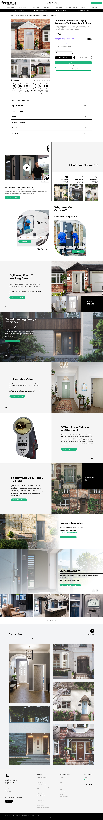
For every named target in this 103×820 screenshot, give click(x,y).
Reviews (83, 3)
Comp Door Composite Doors (42, 784)
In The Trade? (74, 3)
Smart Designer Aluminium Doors (43, 790)
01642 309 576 (87, 782)
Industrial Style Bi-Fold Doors (42, 798)
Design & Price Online (73, 63)
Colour (56, 50)
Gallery (79, 3)
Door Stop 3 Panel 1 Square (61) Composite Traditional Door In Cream (42, 15)
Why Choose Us (63, 779)
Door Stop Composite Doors (21, 15)
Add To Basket (73, 69)
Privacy (61, 794)
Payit (61, 789)
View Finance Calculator (68, 537)
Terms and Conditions (64, 791)
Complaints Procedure (64, 784)
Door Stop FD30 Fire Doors (42, 779)
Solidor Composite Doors (41, 782)
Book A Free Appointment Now (70, 585)
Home (12, 15)
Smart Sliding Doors (40, 800)
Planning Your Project (64, 787)
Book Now (9, 801)
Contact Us (86, 777)
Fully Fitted (84, 57)
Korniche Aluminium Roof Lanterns (43, 807)
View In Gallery (16, 80)
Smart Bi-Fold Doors (40, 793)
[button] (27, 167)
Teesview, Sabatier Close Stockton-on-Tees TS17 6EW (11, 782)
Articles (61, 777)
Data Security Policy (64, 796)
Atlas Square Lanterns (40, 802)
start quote (96, 3)
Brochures (88, 3)
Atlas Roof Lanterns (40, 805)
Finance (61, 782)
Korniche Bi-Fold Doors (41, 795)
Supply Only (64, 57)
